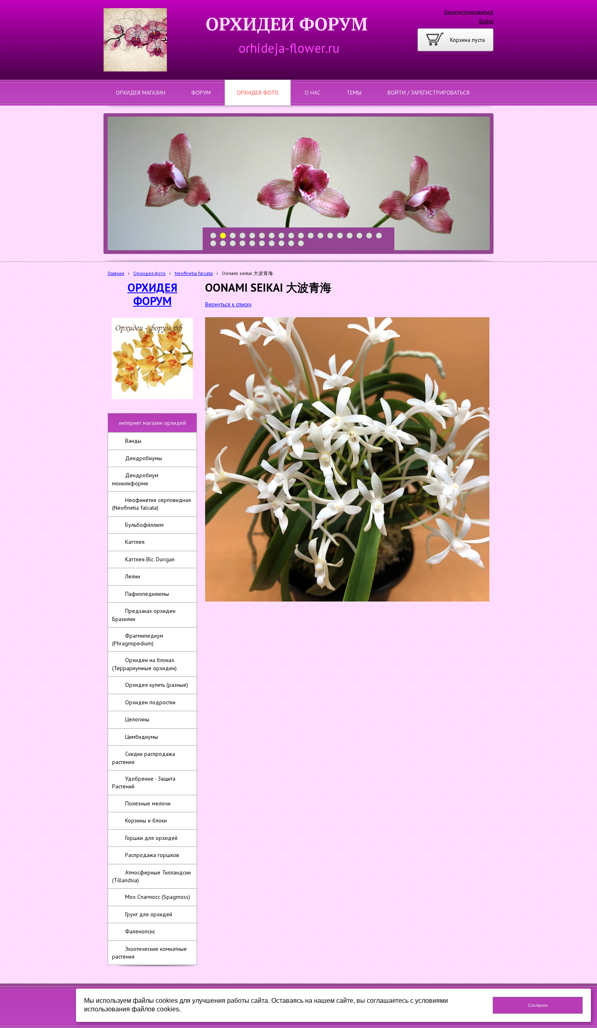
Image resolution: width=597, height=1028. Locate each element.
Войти (486, 21)
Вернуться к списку (228, 304)
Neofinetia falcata (194, 273)
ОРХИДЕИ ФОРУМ (286, 24)
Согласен (537, 1005)
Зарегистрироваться (468, 11)
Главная (116, 273)
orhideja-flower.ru (289, 47)
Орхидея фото (149, 273)
